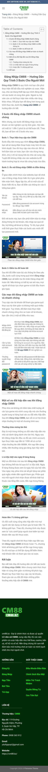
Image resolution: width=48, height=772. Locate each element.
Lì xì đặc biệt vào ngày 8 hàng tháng (25, 65)
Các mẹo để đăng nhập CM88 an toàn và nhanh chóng (26, 53)
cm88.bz (6, 633)
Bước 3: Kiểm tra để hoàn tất (23, 49)
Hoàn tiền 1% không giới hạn (23, 67)
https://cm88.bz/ (9, 754)
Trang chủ (6, 14)
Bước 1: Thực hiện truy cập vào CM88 (26, 41)
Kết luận (12, 70)
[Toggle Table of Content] (40, 29)
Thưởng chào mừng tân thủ (22, 62)
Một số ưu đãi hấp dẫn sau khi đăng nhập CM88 (24, 58)
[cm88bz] (24, 8)
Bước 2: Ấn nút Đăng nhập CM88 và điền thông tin (27, 45)
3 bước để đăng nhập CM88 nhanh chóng (24, 39)
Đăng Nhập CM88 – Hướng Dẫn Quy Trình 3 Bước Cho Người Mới (22, 34)
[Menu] (3, 8)
